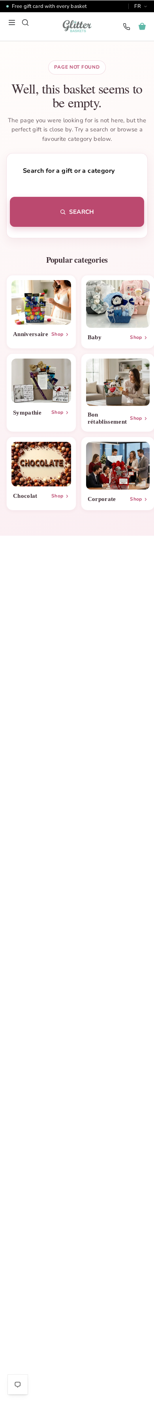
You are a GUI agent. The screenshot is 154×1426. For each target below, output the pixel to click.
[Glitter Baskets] (77, 26)
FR (137, 6)
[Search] (25, 22)
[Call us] (126, 26)
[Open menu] (12, 22)
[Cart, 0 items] (142, 26)
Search (81, 212)
